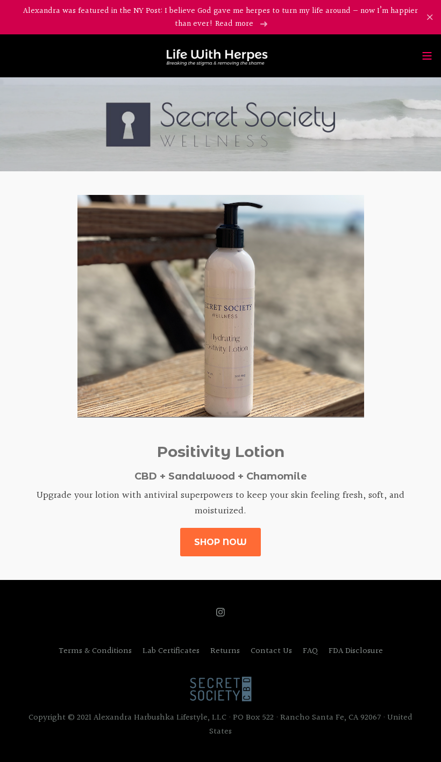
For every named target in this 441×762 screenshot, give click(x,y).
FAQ (310, 651)
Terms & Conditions (95, 651)
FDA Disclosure (356, 651)
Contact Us (271, 651)
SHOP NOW (220, 542)
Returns (225, 651)
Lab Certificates (171, 651)
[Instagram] (220, 612)
